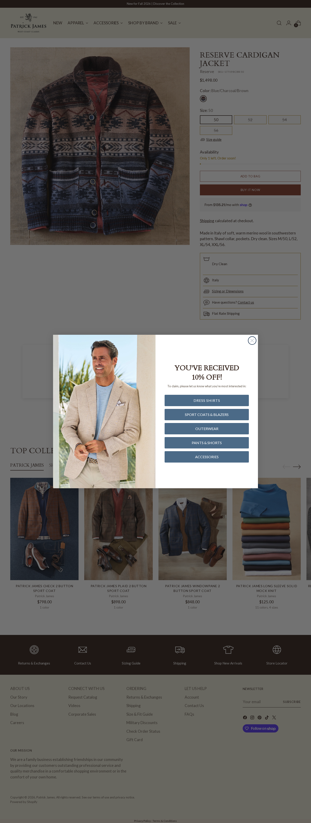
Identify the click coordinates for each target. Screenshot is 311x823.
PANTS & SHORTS (207, 442)
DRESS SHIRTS (207, 400)
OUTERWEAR (206, 428)
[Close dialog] (252, 341)
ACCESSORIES (207, 457)
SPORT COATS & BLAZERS (207, 414)
